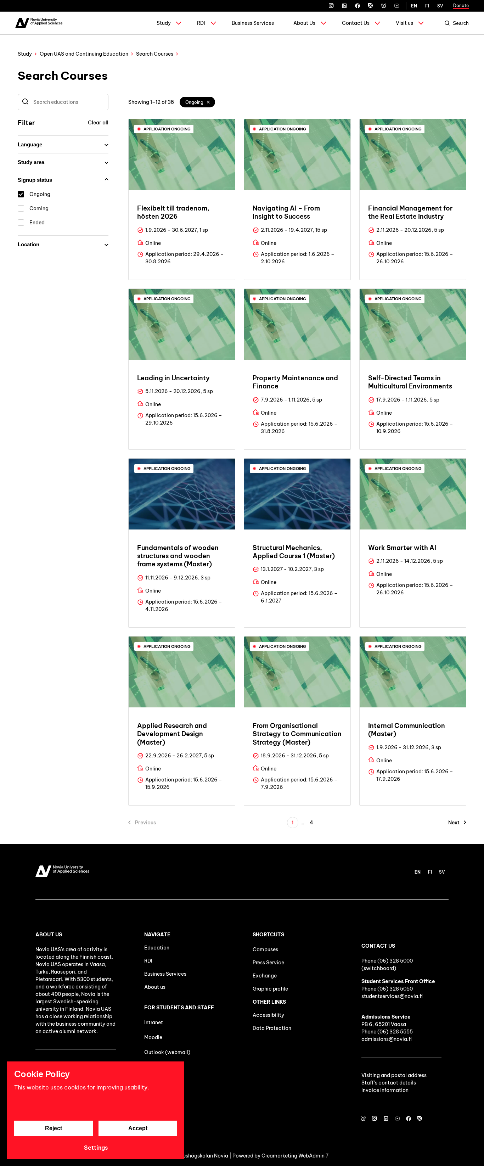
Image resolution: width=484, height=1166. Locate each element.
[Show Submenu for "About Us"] (323, 23)
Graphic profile (270, 989)
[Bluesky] (383, 5)
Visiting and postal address (394, 1075)
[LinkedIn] (344, 5)
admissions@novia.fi (386, 1039)
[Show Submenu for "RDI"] (213, 23)
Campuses (265, 949)
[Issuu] (370, 5)
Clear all (98, 122)
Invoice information (385, 1090)
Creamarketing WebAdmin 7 (294, 1156)
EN (414, 6)
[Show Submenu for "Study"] (178, 23)
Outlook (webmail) (167, 1052)
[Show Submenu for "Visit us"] (421, 23)
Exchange (265, 975)
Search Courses (154, 54)
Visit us (404, 23)
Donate (461, 5)
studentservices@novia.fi (392, 996)
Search (461, 23)
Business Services (253, 23)
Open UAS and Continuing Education (84, 54)
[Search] (25, 102)
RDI (201, 23)
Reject (53, 1128)
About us (154, 987)
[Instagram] (331, 5)
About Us (304, 23)
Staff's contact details (388, 1083)
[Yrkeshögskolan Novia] (38, 23)
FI (427, 6)
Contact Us (356, 23)
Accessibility (268, 1015)
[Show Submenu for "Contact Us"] (377, 23)
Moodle (153, 1037)
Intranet (153, 1022)
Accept (137, 1128)
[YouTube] (397, 5)
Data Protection (272, 1028)
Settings (96, 1147)
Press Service (268, 962)
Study (164, 23)
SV (440, 6)
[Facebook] (357, 5)
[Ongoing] (209, 102)
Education (156, 947)
